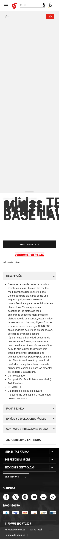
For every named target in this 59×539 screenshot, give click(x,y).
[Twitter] (15, 496)
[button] (52, 528)
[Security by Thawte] (34, 512)
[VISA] (15, 512)
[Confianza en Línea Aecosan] (43, 512)
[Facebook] (6, 496)
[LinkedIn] (43, 496)
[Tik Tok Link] (53, 496)
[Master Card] (25, 512)
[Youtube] (34, 496)
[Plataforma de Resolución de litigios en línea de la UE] (53, 512)
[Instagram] (25, 496)
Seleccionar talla (29, 244)
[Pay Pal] (6, 512)
